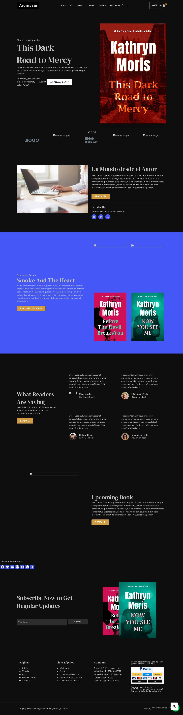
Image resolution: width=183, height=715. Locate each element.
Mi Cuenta (115, 5)
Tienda (90, 5)
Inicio (63, 5)
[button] (123, 5)
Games (80, 5)
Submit (77, 622)
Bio (71, 5)
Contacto (102, 5)
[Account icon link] (128, 5)
